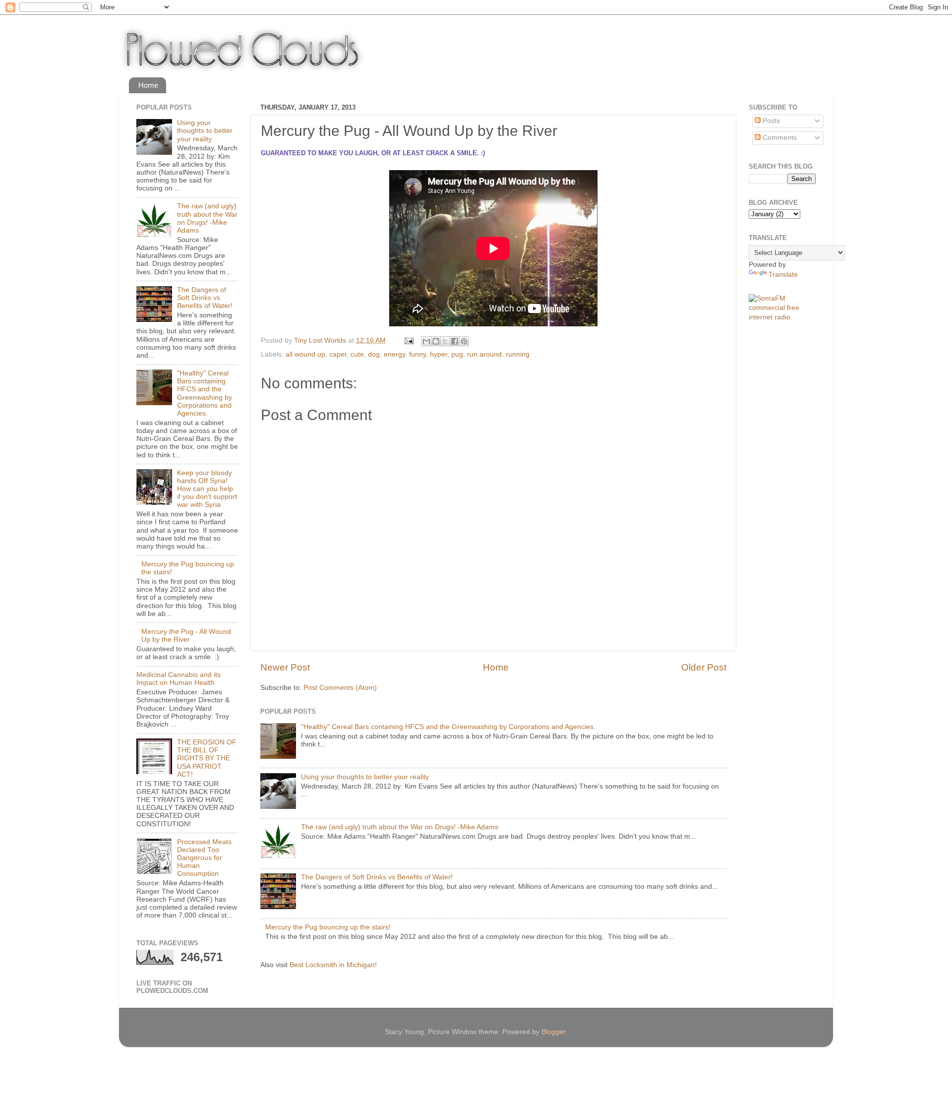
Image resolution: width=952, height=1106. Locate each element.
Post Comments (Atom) (340, 687)
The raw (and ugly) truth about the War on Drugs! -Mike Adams (399, 827)
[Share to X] (445, 341)
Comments (779, 137)
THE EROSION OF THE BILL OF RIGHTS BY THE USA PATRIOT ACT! (207, 758)
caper (338, 354)
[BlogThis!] (436, 341)
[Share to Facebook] (455, 341)
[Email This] (426, 341)
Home (148, 85)
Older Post (703, 667)
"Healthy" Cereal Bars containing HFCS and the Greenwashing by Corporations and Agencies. (448, 727)
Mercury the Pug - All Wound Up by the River (186, 635)
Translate (783, 274)
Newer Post (285, 667)
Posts (770, 120)
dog (374, 354)
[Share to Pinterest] (464, 341)
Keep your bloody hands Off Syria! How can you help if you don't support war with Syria (207, 489)
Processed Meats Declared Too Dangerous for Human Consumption (204, 858)
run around (484, 354)
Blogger (553, 1032)
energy (394, 354)
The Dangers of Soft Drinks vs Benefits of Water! (377, 877)
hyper (438, 354)
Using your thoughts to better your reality (365, 777)
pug (457, 354)
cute (357, 354)
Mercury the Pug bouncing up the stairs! (328, 927)
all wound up (305, 354)
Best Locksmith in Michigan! (333, 965)
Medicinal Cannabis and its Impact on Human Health (178, 678)
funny (417, 354)
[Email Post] (408, 340)
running (518, 354)
